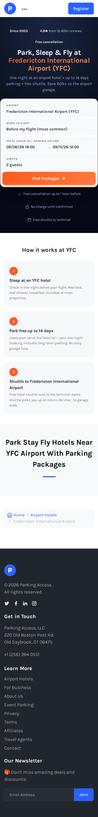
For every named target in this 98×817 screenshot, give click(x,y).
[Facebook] (16, 603)
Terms (10, 722)
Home (19, 514)
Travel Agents (18, 739)
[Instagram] (34, 603)
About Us (13, 696)
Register (81, 8)
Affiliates (13, 731)
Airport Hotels (44, 514)
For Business (17, 687)
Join (83, 794)
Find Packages (45, 178)
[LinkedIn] (25, 603)
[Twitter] (6, 603)
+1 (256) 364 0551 (21, 654)
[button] (23, 8)
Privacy (11, 713)
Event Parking (18, 705)
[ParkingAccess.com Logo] (10, 8)
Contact (12, 748)
